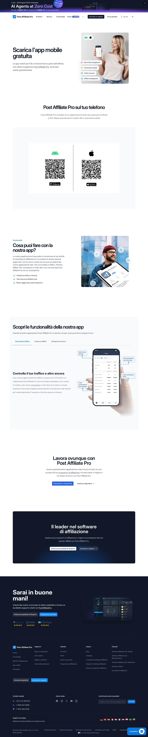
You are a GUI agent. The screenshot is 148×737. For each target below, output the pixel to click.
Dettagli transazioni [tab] (58, 341)
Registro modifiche (41, 660)
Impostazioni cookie (126, 730)
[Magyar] (116, 719)
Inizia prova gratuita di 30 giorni (25, 614)
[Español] (108, 719)
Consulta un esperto (96, 17)
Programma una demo (48, 614)
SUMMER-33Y (41, 10)
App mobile (16, 665)
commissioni (35, 385)
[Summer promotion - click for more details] (74, 6)
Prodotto (39, 17)
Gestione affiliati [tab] (40, 341)
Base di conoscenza (41, 651)
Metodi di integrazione (20, 661)
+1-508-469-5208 (22, 709)
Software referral (117, 666)
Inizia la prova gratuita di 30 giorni (63, 548)
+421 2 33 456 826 (23, 701)
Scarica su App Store (84, 483)
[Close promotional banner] (145, 3)
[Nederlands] (123, 719)
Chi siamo (63, 651)
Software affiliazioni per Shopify (122, 651)
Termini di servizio (50, 730)
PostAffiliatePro (45, 608)
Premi (62, 656)
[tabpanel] (74, 387)
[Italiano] (119, 719)
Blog (87, 651)
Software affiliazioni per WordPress (123, 662)
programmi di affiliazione (69, 473)
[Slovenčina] (134, 719)
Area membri (39, 656)
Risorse (49, 17)
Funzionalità (17, 657)
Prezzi (15, 653)
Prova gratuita (112, 17)
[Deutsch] (101, 719)
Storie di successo (66, 660)
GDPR (114, 730)
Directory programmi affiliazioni (96, 668)
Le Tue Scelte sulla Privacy (90, 733)
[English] (105, 719)
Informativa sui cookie (102, 730)
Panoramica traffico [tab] (22, 341)
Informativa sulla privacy (84, 730)
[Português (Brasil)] (130, 719)
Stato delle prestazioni (42, 664)
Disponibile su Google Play (62, 483)
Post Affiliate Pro (41, 67)
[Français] (112, 719)
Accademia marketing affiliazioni (96, 660)
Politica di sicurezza (65, 730)
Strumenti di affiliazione (119, 670)
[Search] (84, 17)
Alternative (16, 669)
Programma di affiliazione (68, 664)
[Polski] (127, 719)
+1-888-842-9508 (22, 705)
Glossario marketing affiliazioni (96, 664)
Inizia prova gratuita (21, 680)
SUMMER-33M (21, 10)
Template (89, 656)
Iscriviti (131, 701)
